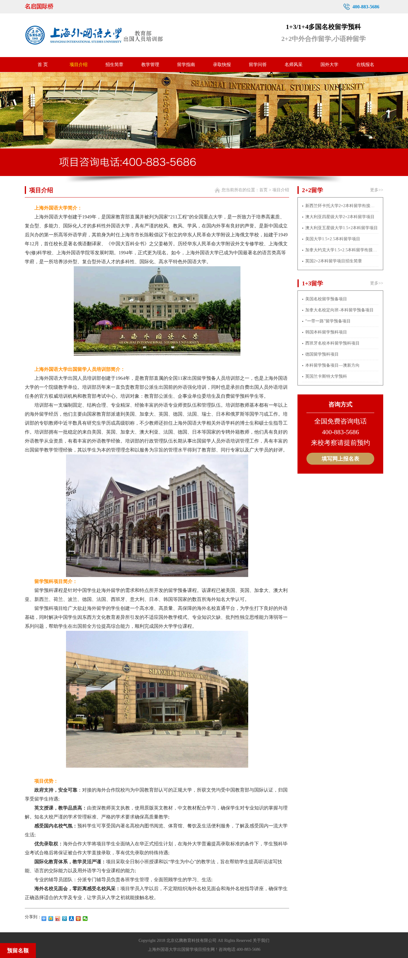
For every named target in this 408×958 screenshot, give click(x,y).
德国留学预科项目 (322, 354)
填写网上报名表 (340, 459)
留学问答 (258, 64)
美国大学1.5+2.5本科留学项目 (332, 239)
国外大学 (329, 64)
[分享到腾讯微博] (64, 918)
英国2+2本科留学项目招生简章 (333, 261)
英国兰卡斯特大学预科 (326, 376)
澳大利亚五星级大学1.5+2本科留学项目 (341, 228)
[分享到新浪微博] (57, 918)
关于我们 (261, 940)
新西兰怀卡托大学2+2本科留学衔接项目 (341, 205)
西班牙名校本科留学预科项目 (332, 343)
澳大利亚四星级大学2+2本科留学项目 (340, 217)
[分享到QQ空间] (50, 918)
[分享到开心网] (78, 918)
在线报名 (365, 64)
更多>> (376, 190)
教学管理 (150, 64)
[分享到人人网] (71, 918)
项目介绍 (79, 64)
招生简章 (114, 64)
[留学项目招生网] (47, 6)
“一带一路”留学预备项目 (328, 321)
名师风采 (294, 64)
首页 (263, 190)
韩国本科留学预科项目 (326, 332)
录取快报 (222, 64)
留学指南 (186, 64)
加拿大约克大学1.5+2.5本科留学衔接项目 (341, 250)
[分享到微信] (85, 918)
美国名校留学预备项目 (326, 299)
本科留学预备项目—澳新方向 (332, 365)
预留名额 (18, 951)
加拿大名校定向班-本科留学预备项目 (339, 310)
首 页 (43, 64)
